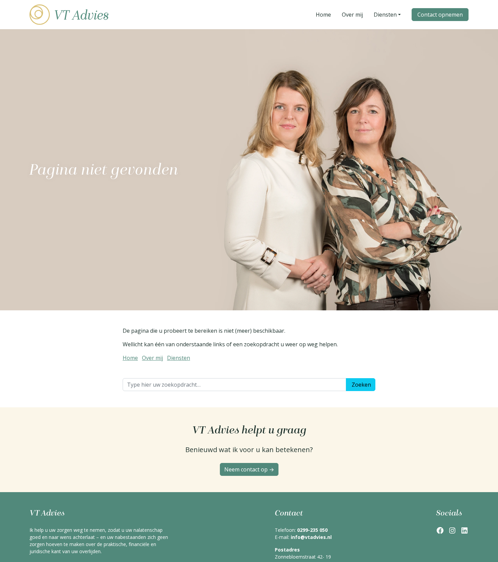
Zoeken (361, 384)
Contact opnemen (440, 14)
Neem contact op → (249, 469)
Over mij (152, 358)
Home (130, 358)
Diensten (178, 358)
